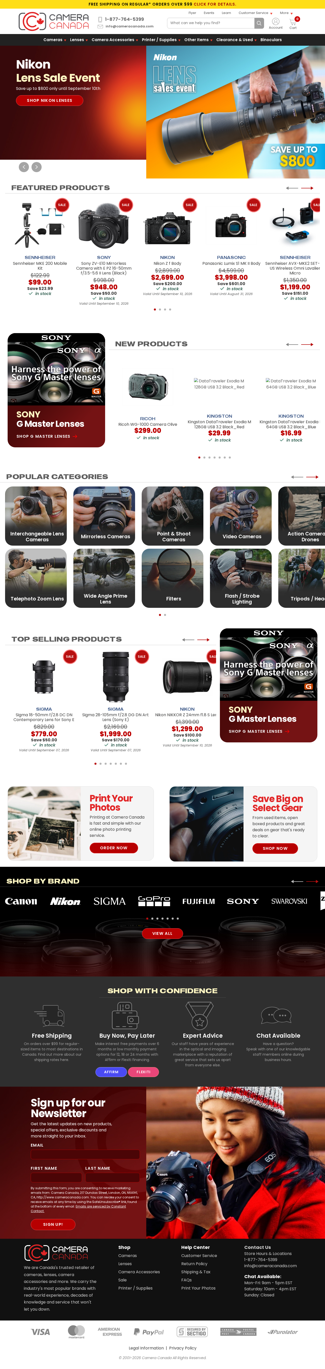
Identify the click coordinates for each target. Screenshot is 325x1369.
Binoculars (271, 39)
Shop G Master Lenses (44, 436)
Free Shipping (52, 1036)
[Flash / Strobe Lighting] (241, 578)
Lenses (77, 39)
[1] (155, 309)
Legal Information (146, 1348)
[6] (225, 458)
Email (37, 1145)
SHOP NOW (275, 848)
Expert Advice (203, 1036)
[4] (170, 309)
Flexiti (143, 1071)
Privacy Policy (183, 1348)
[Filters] (172, 578)
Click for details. (215, 4)
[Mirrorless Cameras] (104, 516)
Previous (24, 167)
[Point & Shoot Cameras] (172, 516)
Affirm (111, 1071)
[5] (220, 458)
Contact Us (257, 1247)
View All (162, 933)
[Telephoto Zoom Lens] (36, 578)
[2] (160, 309)
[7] (230, 458)
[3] (165, 309)
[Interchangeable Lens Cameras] (36, 516)
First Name (44, 1168)
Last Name (97, 1168)
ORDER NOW (114, 848)
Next (36, 167)
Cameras (52, 39)
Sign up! (53, 1224)
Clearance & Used (234, 39)
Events (209, 13)
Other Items (196, 39)
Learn (226, 13)
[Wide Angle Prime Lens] (104, 578)
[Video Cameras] (241, 516)
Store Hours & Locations (268, 1254)
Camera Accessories (113, 39)
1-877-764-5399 (124, 19)
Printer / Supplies (159, 39)
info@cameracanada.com (130, 26)
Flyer (192, 13)
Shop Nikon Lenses (49, 100)
